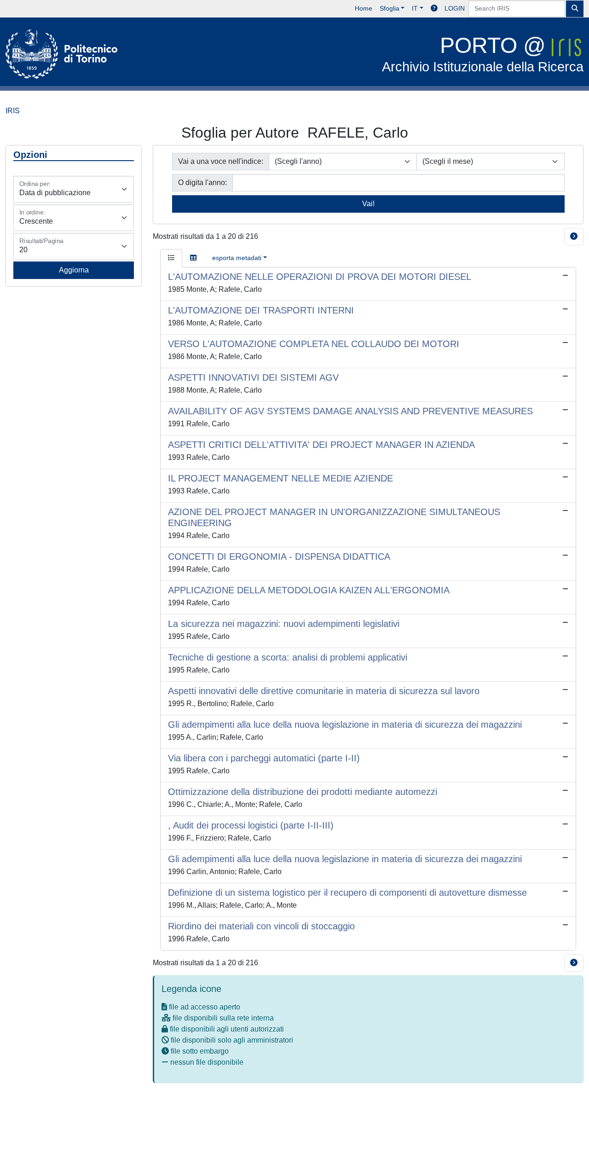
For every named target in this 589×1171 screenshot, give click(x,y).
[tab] (171, 258)
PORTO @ (482, 53)
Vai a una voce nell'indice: (220, 161)
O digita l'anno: (202, 182)
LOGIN (455, 8)
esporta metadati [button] (236, 257)
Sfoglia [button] (389, 8)
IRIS (13, 111)
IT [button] (415, 8)
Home (363, 8)
